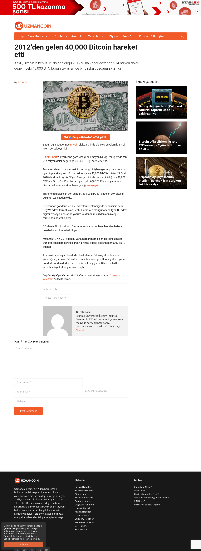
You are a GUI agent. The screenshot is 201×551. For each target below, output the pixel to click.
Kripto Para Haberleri (33, 36)
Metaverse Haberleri (85, 522)
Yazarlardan (96, 36)
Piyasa (113, 36)
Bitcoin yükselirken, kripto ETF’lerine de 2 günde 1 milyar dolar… (160, 145)
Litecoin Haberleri (83, 508)
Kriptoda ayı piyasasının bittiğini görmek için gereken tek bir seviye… (160, 180)
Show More (81, 330)
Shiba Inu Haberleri (84, 518)
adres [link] (55, 210)
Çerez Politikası (27, 536)
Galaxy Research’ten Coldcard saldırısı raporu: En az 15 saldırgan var (160, 109)
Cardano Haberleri (84, 501)
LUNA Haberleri (82, 515)
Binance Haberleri (84, 497)
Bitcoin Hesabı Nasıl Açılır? (146, 504)
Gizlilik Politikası (12, 538)
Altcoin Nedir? (140, 490)
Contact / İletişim (151, 36)
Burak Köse (83, 312)
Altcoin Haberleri (83, 511)
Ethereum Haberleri (84, 490)
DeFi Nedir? (139, 501)
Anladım (23, 544)
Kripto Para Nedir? (142, 487)
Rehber (60, 36)
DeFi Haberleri (82, 525)
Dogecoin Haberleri (84, 504)
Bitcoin (74, 144)
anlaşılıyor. (93, 185)
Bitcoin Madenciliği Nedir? (146, 494)
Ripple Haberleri (83, 494)
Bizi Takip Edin (85, 137)
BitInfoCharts (50, 157)
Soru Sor (129, 36)
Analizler (77, 36)
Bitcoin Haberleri (83, 487)
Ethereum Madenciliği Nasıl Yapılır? (151, 497)
